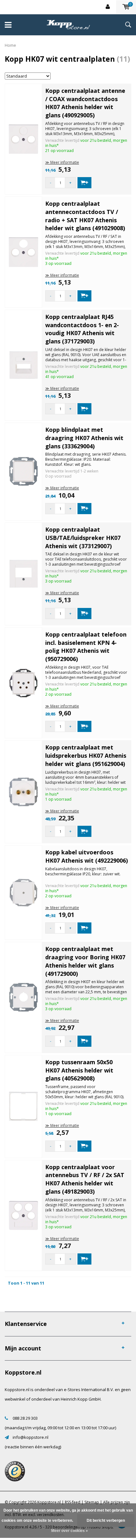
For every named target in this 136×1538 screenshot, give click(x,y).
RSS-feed (72, 1502)
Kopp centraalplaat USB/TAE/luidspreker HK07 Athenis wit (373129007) (83, 537)
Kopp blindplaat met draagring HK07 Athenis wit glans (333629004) (84, 438)
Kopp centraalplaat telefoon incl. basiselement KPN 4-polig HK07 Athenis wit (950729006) (86, 647)
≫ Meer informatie (62, 162)
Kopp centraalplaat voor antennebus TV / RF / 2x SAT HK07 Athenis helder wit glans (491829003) (84, 1179)
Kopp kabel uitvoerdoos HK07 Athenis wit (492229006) (86, 856)
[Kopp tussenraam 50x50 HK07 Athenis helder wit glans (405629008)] (23, 1106)
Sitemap (91, 1502)
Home (10, 45)
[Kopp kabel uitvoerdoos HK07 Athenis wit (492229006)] (23, 892)
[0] (126, 7)
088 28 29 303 (25, 1418)
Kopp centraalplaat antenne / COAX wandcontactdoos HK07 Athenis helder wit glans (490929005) (85, 103)
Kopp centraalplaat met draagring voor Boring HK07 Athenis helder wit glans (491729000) (85, 961)
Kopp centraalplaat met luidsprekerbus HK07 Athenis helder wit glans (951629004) (85, 755)
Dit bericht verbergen (106, 1520)
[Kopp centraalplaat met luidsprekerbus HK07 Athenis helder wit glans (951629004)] (23, 791)
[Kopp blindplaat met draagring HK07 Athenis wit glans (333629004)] (23, 471)
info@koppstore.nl (30, 1437)
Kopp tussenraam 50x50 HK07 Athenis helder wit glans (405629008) (79, 1070)
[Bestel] (84, 182)
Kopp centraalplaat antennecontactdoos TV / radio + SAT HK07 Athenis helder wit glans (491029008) (85, 216)
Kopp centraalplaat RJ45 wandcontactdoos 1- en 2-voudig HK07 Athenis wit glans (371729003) (82, 329)
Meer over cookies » (69, 1530)
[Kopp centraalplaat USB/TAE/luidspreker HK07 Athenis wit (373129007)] (23, 573)
